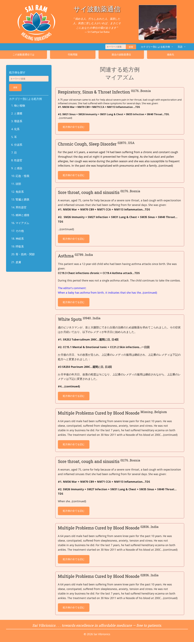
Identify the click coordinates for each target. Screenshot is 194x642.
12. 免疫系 (17, 191)
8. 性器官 (16, 160)
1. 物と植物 (18, 105)
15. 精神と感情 (20, 215)
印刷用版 (73, 54)
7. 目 (14, 152)
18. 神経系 (17, 238)
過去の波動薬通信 (121, 54)
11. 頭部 (16, 184)
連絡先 (170, 54)
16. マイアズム (20, 223)
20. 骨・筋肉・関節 (23, 254)
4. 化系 (15, 129)
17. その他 (17, 231)
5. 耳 (14, 137)
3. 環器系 (16, 121)
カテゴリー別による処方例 (155, 46)
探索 (131, 46)
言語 (180, 46)
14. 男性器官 (19, 207)
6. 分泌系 (16, 144)
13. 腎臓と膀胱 (20, 199)
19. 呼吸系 (17, 246)
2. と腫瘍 (16, 113)
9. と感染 (16, 168)
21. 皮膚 (16, 262)
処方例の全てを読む (74, 127)
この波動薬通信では (23, 54)
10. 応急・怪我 (20, 176)
